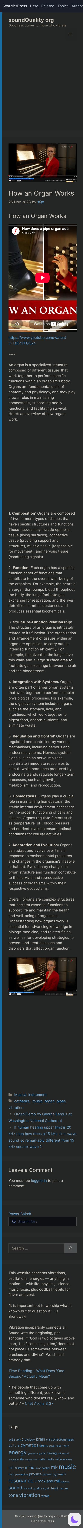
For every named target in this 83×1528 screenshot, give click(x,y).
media (50, 1459)
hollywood (63, 1453)
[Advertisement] (41, 88)
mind (29, 1467)
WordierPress (15, 6)
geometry (33, 1453)
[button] (74, 1519)
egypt (52, 1445)
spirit (46, 1488)
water (45, 1496)
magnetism (31, 1459)
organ (49, 1101)
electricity (62, 1445)
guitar (42, 1453)
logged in (39, 1180)
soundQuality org (31, 20)
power (47, 1474)
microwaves (63, 1459)
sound (15, 1487)
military (19, 1468)
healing (52, 1453)
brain (40, 1439)
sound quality (32, 1488)
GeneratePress (42, 1521)
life (22, 1459)
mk (54, 1467)
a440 (20, 1439)
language (14, 1459)
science (65, 1481)
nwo (11, 1474)
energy (18, 1452)
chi (48, 1439)
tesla (55, 1488)
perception (21, 1474)
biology (30, 1439)
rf (35, 1481)
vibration (16, 1108)
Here (34, 6)
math (41, 1459)
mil (11, 1467)
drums (43, 1445)
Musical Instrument (30, 1095)
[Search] (70, 1248)
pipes (61, 1101)
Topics (63, 6)
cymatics (29, 1445)
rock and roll (49, 1481)
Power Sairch (20, 1214)
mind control (43, 1468)
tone (13, 1495)
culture (14, 1445)
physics (35, 1474)
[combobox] (43, 1221)
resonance (21, 1480)
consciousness (62, 1439)
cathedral (22, 1101)
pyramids (59, 1474)
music (38, 1101)
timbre (64, 1488)
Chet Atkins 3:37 (39, 1403)
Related (47, 6)
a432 (12, 1439)
